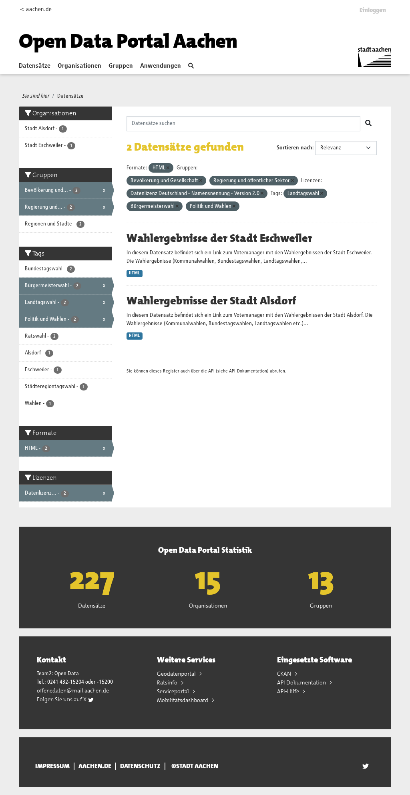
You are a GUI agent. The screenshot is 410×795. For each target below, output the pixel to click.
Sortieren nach (294, 148)
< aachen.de (36, 9)
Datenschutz (140, 766)
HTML (134, 273)
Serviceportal (173, 691)
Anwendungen (160, 66)
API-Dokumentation (248, 371)
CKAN (284, 673)
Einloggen (373, 10)
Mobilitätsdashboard (183, 700)
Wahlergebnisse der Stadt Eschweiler (219, 238)
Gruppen (121, 66)
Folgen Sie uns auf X (62, 699)
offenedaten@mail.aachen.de (73, 690)
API (211, 371)
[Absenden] (368, 123)
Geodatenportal (177, 673)
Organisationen (79, 66)
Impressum (52, 766)
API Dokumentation (302, 682)
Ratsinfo (168, 682)
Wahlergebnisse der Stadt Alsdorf (211, 301)
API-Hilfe (288, 691)
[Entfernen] (168, 168)
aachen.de (94, 766)
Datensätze (34, 66)
